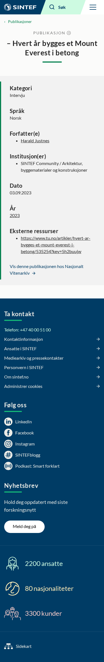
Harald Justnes (35, 140)
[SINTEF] (20, 7)
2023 (15, 215)
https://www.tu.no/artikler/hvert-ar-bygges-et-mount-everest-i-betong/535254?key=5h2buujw (55, 244)
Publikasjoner (20, 21)
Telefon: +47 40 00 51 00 (27, 329)
